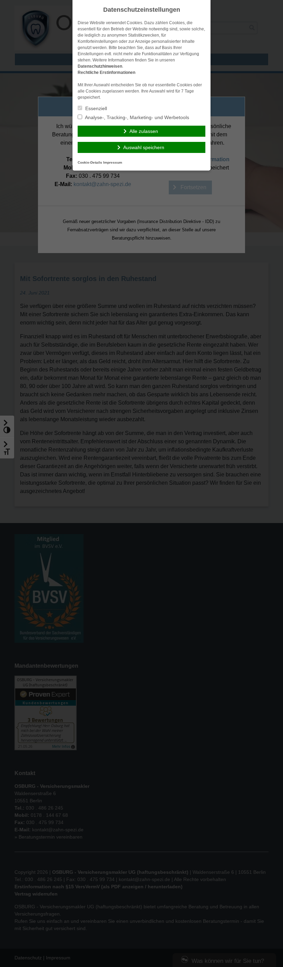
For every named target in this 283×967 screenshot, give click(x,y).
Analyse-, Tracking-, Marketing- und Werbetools (136, 117)
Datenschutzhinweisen (100, 66)
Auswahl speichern (143, 147)
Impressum (112, 162)
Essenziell (95, 108)
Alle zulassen (143, 131)
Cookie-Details (90, 162)
